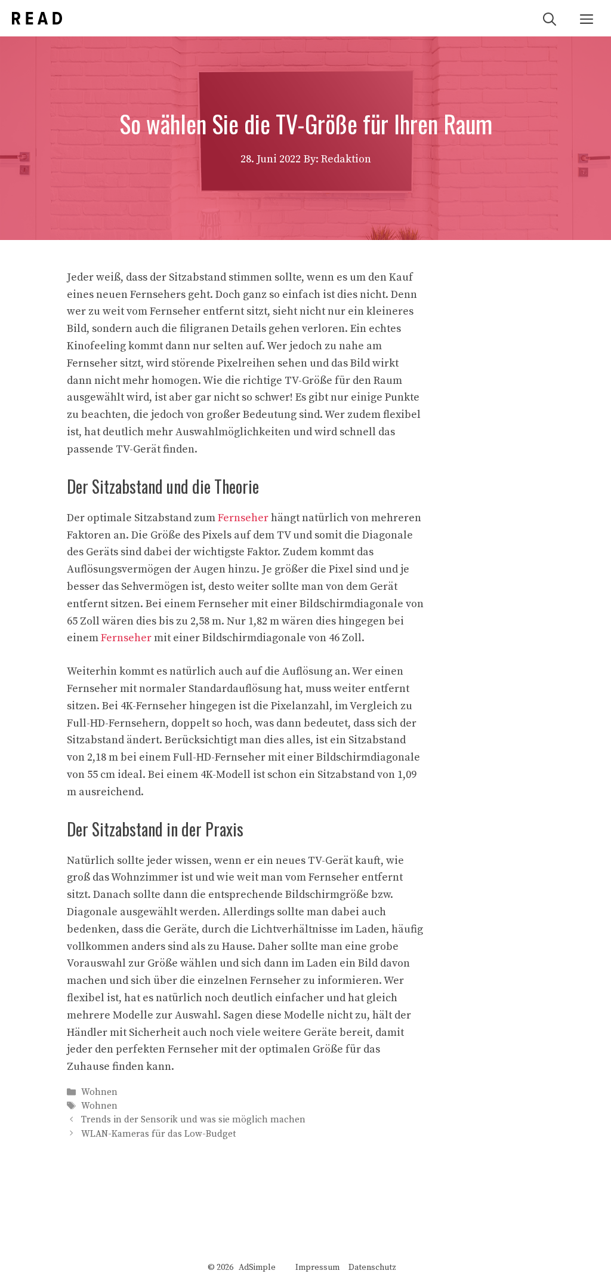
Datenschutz (372, 1267)
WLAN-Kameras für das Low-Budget (158, 1134)
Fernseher (243, 518)
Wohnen (99, 1092)
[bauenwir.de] (37, 18)
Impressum (317, 1267)
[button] (549, 18)
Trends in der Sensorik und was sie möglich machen (193, 1120)
